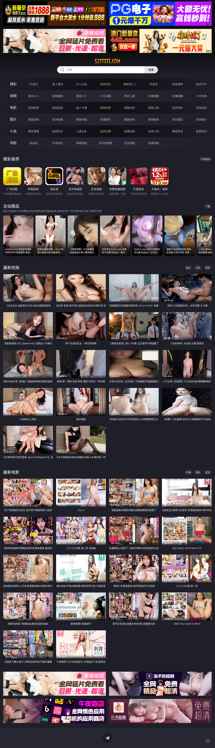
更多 (207, 267)
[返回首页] (208, 741)
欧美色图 (81, 119)
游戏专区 (105, 84)
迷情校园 (129, 131)
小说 (13, 131)
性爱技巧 (201, 131)
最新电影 (11, 472)
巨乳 (198, 267)
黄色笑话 (177, 131)
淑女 (198, 472)
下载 (207, 206)
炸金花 (153, 84)
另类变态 (201, 108)
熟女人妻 (129, 96)
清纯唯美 (153, 119)
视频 (13, 96)
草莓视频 (81, 143)
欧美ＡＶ (81, 96)
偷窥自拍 (33, 119)
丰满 (188, 472)
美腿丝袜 (129, 119)
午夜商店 (57, 143)
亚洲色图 (57, 119)
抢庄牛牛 (201, 84)
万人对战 (81, 84)
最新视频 (11, 267)
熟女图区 (177, 119)
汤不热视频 (105, 143)
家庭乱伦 (57, 131)
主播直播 (177, 96)
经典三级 (153, 108)
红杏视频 (129, 143)
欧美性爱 (105, 108)
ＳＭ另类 (201, 96)
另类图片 (201, 119)
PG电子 (33, 84)
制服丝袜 (129, 108)
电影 (13, 107)
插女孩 (34, 143)
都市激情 (33, 131)
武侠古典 (105, 131)
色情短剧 (153, 143)
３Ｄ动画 (105, 96)
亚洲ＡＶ (33, 96)
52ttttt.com (107, 61)
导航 (13, 143)
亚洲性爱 (33, 108)
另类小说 (153, 131)
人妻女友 (81, 131)
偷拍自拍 (57, 108)
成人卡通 (81, 108)
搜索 (151, 70)
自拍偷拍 (57, 96)
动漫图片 (105, 119)
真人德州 (57, 84)
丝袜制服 (153, 96)
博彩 (13, 84)
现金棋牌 (177, 84)
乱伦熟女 (177, 108)
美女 (188, 267)
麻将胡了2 (129, 84)
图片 (13, 119)
